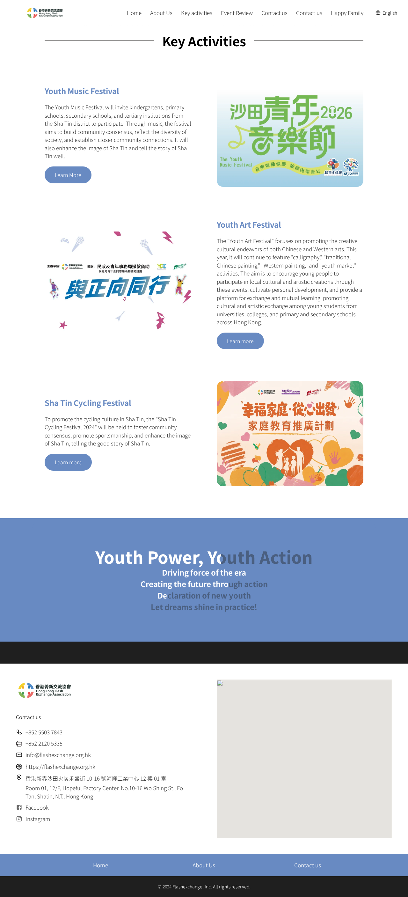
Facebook (37, 807)
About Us (204, 865)
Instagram (38, 819)
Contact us (307, 865)
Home (100, 865)
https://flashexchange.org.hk (60, 766)
